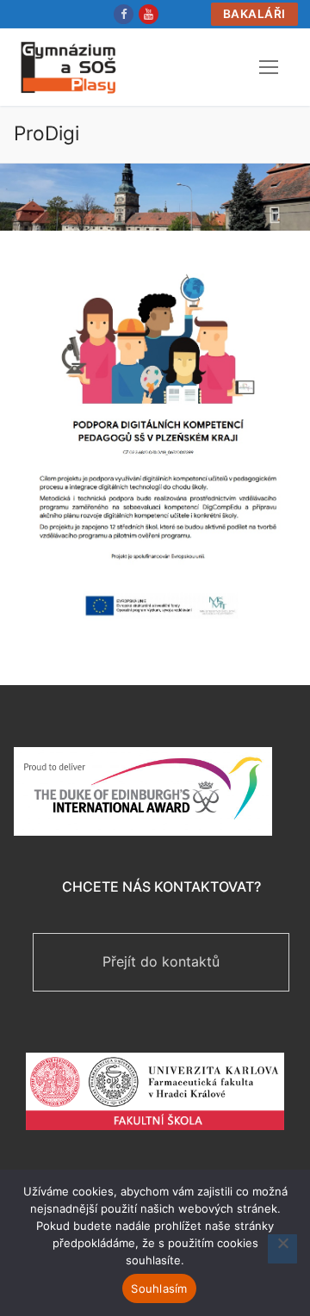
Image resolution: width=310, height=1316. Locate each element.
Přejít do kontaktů (161, 961)
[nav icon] (268, 67)
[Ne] (282, 1248)
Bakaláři (254, 14)
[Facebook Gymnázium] (123, 14)
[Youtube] (148, 14)
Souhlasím (159, 1288)
